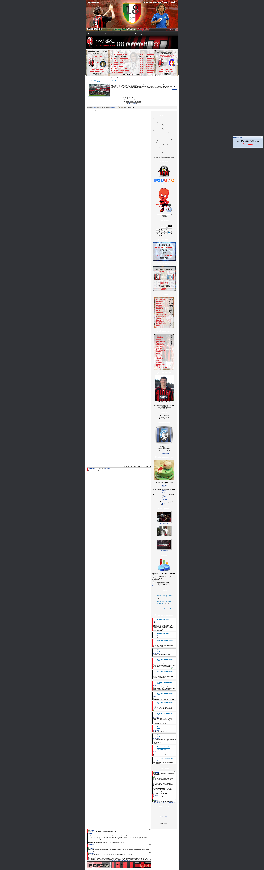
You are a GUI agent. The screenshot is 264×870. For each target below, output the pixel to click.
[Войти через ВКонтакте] (158, 180)
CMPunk (164, 492)
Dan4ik (154, 662)
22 (161, 233)
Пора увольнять (159, 580)
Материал (107, 468)
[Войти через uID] (155, 180)
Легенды (155, 142)
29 (161, 235)
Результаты (155, 585)
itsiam (164, 496)
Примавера (156, 138)
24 (166, 233)
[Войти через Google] (169, 180)
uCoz (122, 865)
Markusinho (112, 107)
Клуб (106, 34)
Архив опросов (163, 585)
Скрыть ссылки (132, 103)
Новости (98, 34)
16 (164, 231)
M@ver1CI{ (156, 717)
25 (168, 233)
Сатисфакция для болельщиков (165, 596)
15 (161, 231)
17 (166, 231)
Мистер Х (159, 603)
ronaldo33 (155, 635)
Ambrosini (165, 491)
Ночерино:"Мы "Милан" (163, 619)
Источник (174, 89)
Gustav (165, 484)
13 (157, 231)
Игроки (155, 118)
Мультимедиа (139, 34)
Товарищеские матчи (159, 151)
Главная (171, 29)
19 (171, 231)
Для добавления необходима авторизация (164, 802)
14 (159, 231)
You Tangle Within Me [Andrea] (164, 595)
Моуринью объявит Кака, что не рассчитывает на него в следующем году (166, 748)
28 (159, 235)
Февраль (98, 77)
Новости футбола (158, 147)
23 (164, 233)
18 (102, 77)
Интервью (156, 135)
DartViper (164, 499)
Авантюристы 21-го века (163, 608)
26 (171, 233)
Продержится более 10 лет (162, 582)
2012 (94, 77)
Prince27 (164, 486)
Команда (115, 34)
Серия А (155, 122)
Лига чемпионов (157, 126)
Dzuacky (164, 485)
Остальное (94, 107)
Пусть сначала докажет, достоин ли (164, 576)
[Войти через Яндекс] (165, 180)
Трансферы (156, 131)
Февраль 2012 (164, 224)
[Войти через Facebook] (162, 180)
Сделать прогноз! (164, 453)
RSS (175, 29)
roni (154, 621)
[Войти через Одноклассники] (172, 180)
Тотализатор (126, 34)
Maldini (154, 685)
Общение (150, 34)
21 (159, 233)
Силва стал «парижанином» (165, 758)
